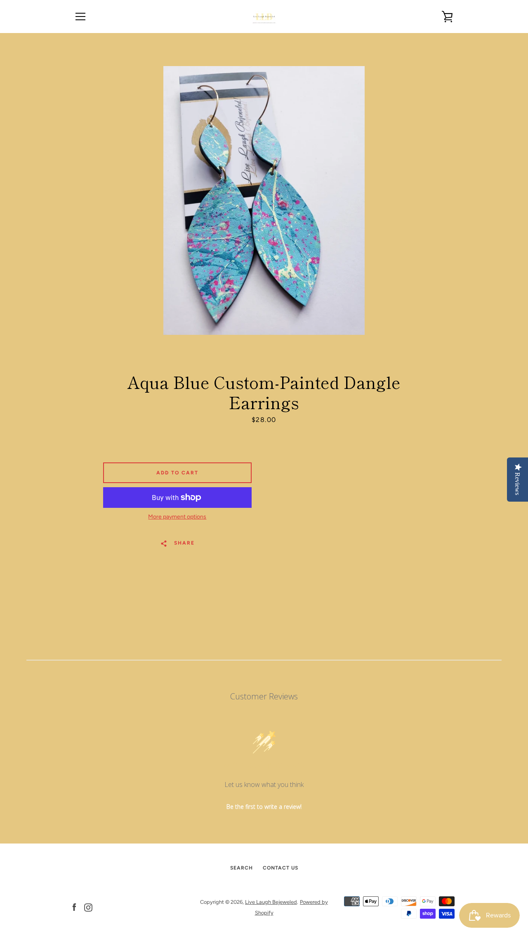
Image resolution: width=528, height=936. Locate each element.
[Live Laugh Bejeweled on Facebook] (74, 907)
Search (241, 868)
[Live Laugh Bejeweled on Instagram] (88, 907)
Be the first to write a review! (264, 806)
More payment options (177, 516)
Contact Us (280, 868)
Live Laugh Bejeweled (271, 902)
